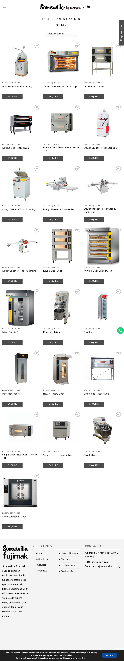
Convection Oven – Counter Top (60, 86)
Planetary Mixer (51, 332)
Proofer (88, 332)
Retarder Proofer (11, 393)
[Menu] (4, 6)
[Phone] (120, 330)
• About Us (42, 559)
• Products (41, 570)
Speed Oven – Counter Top (57, 455)
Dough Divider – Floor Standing (100, 148)
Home (46, 19)
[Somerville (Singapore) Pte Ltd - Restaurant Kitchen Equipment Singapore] (62, 6)
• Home (40, 553)
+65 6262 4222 (99, 561)
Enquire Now (12, 97)
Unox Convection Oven (14, 516)
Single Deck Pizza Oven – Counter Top (20, 456)
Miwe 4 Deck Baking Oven (98, 270)
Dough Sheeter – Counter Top (59, 209)
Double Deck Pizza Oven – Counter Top (61, 149)
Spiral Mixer (90, 455)
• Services (41, 565)
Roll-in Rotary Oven (53, 393)
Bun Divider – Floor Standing (17, 86)
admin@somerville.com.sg (106, 566)
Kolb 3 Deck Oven (52, 270)
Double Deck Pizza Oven (15, 148)
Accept (109, 655)
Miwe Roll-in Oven (12, 332)
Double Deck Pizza (94, 86)
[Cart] (88, 6)
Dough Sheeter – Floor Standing (19, 270)
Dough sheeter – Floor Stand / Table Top (100, 210)
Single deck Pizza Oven (96, 393)
